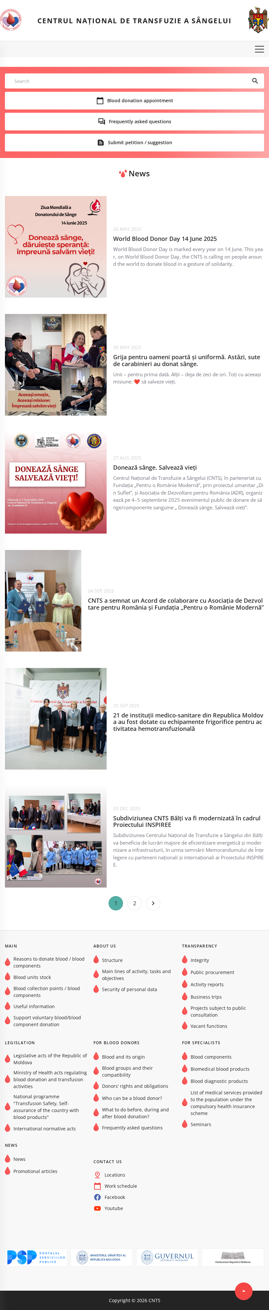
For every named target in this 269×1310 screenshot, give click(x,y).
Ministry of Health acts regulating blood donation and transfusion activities (50, 1079)
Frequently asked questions (140, 121)
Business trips (206, 997)
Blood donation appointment (140, 100)
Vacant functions (209, 1026)
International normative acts (44, 1128)
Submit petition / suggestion (140, 142)
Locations (115, 1175)
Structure (112, 960)
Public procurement (212, 972)
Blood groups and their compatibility (127, 1071)
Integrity (200, 960)
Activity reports (207, 984)
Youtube (114, 1208)
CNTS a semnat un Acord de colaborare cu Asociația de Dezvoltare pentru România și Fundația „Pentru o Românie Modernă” (176, 604)
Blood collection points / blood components (46, 991)
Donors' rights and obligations (135, 1086)
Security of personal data (129, 989)
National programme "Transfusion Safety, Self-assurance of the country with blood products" (46, 1106)
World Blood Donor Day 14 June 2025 (165, 238)
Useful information (34, 1006)
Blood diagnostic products (219, 1081)
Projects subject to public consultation (218, 1011)
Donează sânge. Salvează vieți (155, 467)
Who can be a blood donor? (132, 1098)
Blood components (211, 1057)
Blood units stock (32, 977)
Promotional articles (35, 1171)
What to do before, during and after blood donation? (135, 1113)
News (19, 1159)
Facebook (115, 1197)
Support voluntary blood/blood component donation (47, 1020)
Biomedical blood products (220, 1069)
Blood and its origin (123, 1057)
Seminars (201, 1124)
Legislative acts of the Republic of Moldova (50, 1059)
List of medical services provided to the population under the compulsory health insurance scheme (226, 1102)
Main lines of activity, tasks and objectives (136, 974)
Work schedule (121, 1186)
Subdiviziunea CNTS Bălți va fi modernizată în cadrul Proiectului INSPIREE (186, 821)
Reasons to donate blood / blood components (49, 962)
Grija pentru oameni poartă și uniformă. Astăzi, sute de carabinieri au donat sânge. (186, 360)
